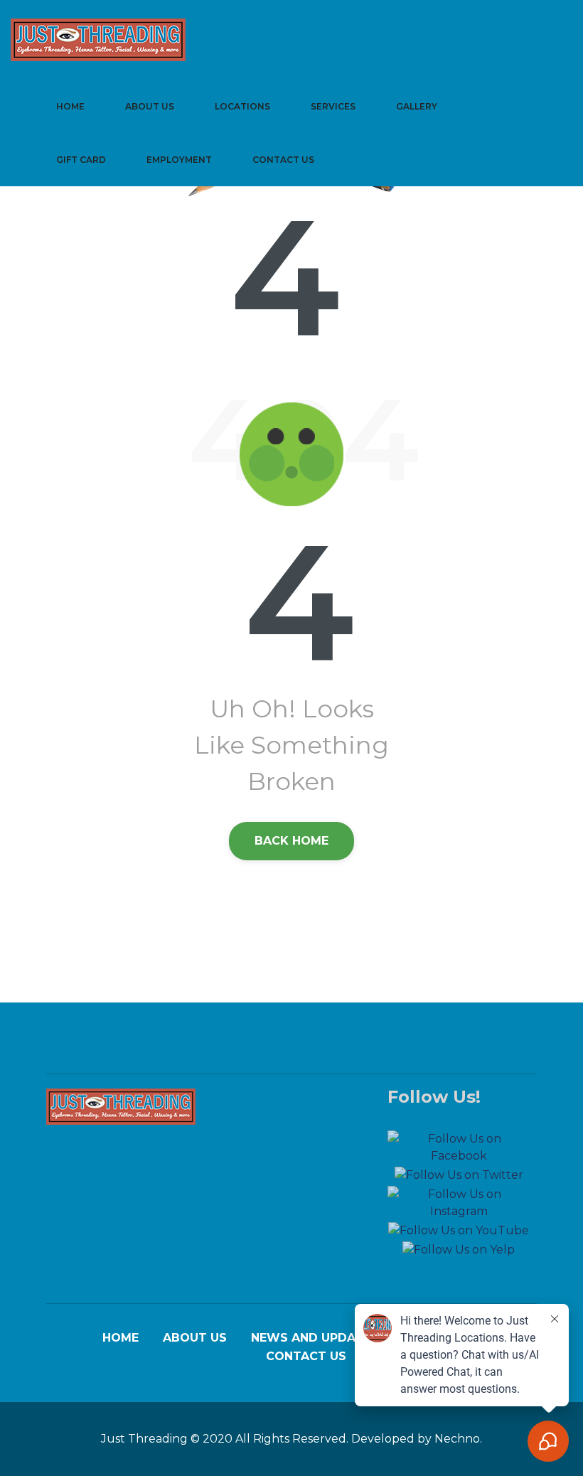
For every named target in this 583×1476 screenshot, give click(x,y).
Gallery (416, 106)
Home (70, 106)
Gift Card (81, 159)
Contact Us (283, 159)
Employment (179, 159)
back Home (291, 840)
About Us (149, 106)
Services (333, 106)
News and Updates (314, 1338)
